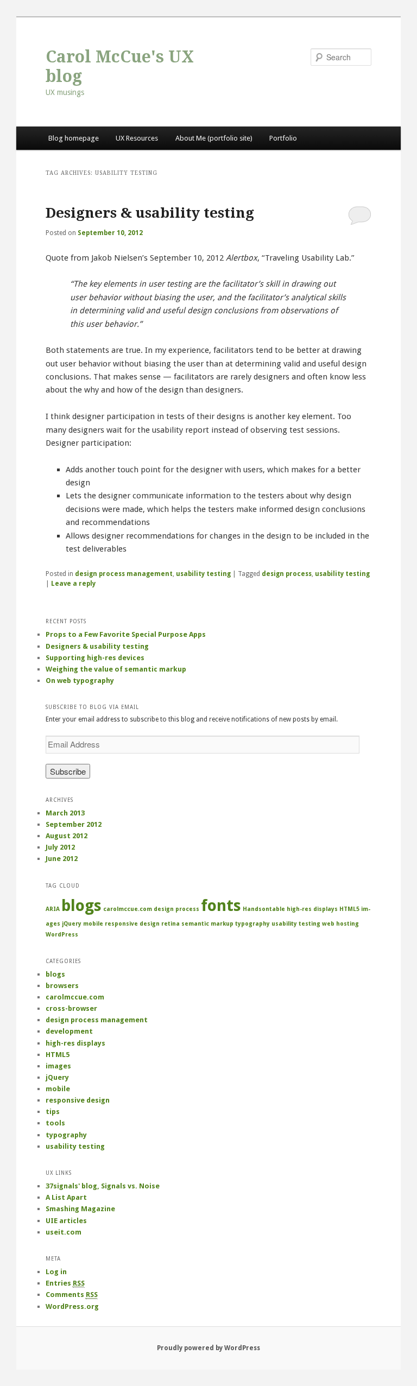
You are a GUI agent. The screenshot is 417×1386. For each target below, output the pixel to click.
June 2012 (62, 859)
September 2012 (74, 824)
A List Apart (66, 1197)
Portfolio (283, 138)
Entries (65, 1283)
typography (252, 923)
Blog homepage (73, 138)
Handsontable (264, 909)
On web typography (80, 680)
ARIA (53, 909)
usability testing (203, 574)
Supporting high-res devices (95, 658)
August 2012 (66, 836)
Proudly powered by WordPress (208, 1348)
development (69, 1031)
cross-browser (71, 1008)
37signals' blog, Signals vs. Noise (103, 1186)
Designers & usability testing (150, 213)
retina (170, 923)
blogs (81, 905)
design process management (124, 574)
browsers (62, 986)
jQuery (71, 923)
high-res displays (312, 909)
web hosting (340, 923)
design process (287, 574)
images (58, 1066)
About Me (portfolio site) (213, 138)
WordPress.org (72, 1306)
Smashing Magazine (80, 1209)
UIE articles (66, 1221)
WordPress (62, 934)
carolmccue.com (127, 909)
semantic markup (207, 923)
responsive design (132, 923)
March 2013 (65, 813)
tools (55, 1123)
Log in (56, 1272)
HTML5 (349, 909)
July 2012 (60, 847)
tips (53, 1111)
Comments (72, 1294)
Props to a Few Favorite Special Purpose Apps (126, 634)
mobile (93, 923)
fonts (221, 905)
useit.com (63, 1232)
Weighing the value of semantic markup (116, 669)
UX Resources (137, 138)
